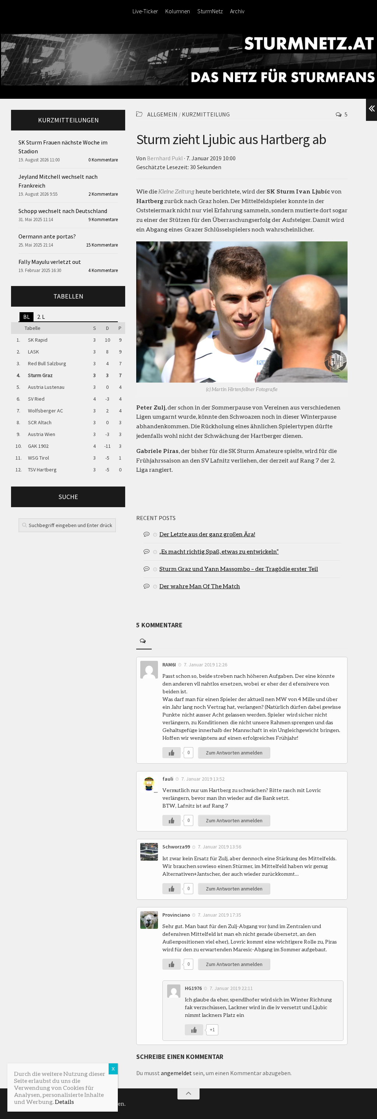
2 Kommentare (103, 194)
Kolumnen (177, 11)
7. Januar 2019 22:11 (231, 988)
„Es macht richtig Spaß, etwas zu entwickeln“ (219, 551)
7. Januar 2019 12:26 (205, 664)
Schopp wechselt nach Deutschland (62, 211)
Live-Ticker (145, 11)
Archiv (237, 11)
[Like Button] (171, 752)
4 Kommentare (103, 270)
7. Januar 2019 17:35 (219, 914)
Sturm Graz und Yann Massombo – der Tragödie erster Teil (238, 568)
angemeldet (176, 1073)
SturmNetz (210, 11)
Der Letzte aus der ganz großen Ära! (207, 533)
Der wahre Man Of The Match (199, 585)
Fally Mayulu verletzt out (49, 261)
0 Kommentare (103, 160)
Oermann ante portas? (47, 236)
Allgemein (162, 114)
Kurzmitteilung (206, 114)
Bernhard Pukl (165, 158)
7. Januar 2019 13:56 (219, 846)
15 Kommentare (102, 245)
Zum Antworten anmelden (234, 752)
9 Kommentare (103, 219)
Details (64, 1101)
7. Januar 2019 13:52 (203, 778)
